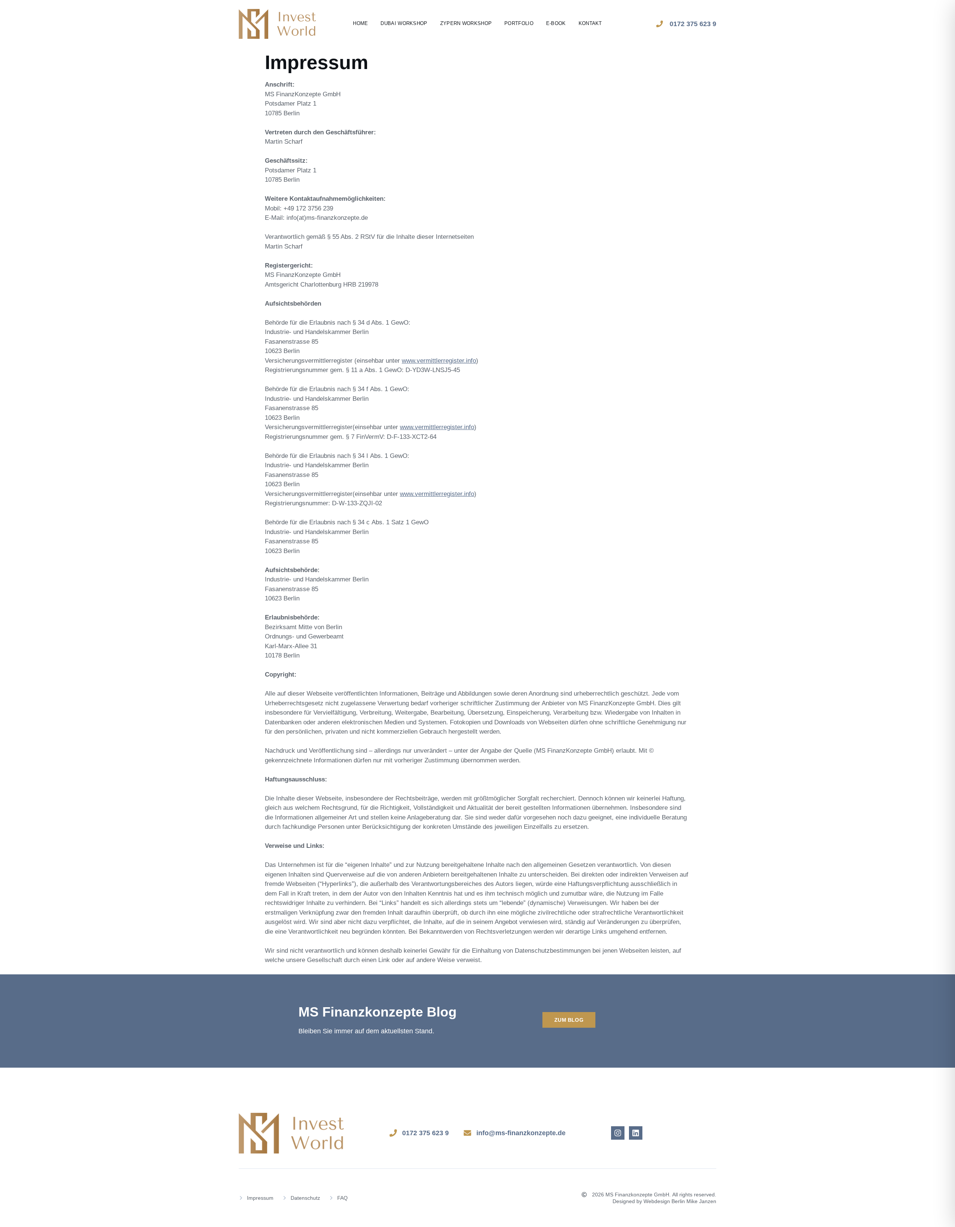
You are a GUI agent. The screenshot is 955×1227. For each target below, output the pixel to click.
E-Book (556, 23)
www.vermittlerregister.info (439, 360)
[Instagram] (617, 1133)
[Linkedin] (635, 1133)
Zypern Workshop (466, 23)
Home (360, 23)
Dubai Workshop (404, 23)
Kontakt (590, 23)
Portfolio (518, 23)
